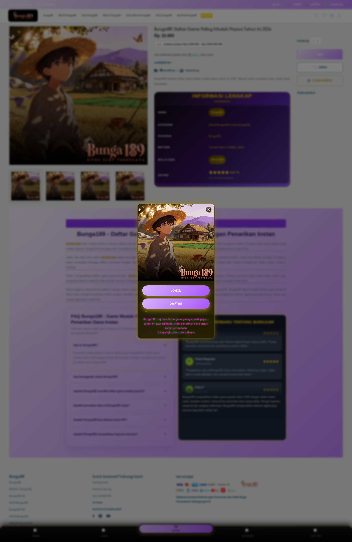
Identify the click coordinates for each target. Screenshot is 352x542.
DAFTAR (176, 304)
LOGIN (176, 291)
